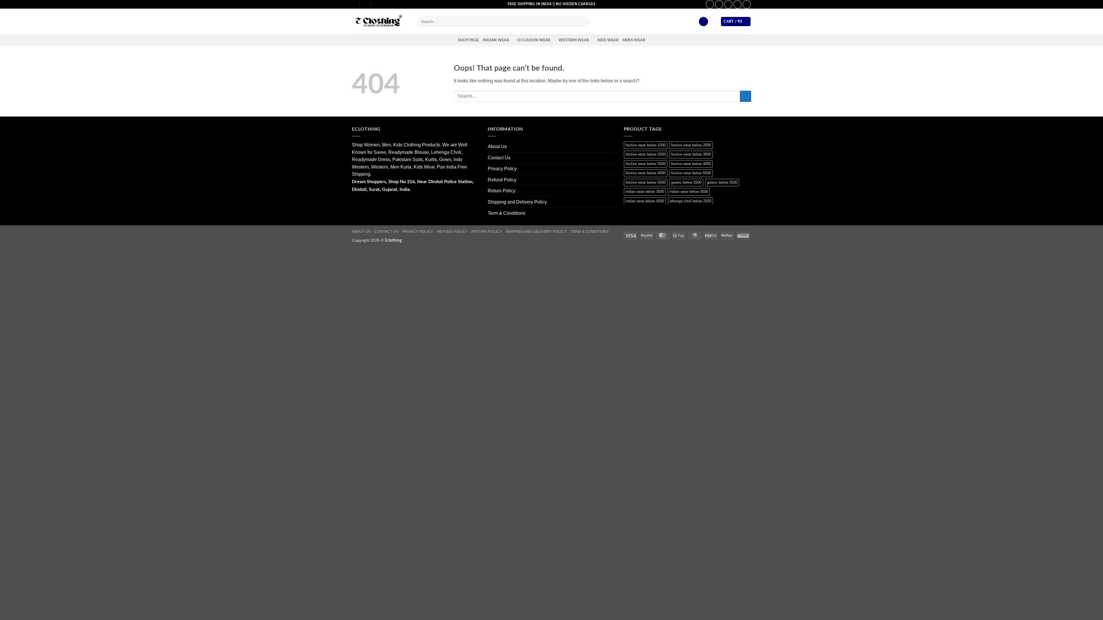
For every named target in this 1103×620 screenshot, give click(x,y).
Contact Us (499, 157)
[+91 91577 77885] (365, 4)
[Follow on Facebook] (710, 4)
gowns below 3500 (722, 182)
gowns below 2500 (686, 182)
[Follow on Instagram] (719, 4)
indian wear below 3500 (689, 191)
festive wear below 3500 (646, 164)
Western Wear (574, 40)
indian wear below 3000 (645, 191)
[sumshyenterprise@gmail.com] (354, 4)
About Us (497, 146)
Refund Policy (502, 179)
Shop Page (468, 40)
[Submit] (583, 21)
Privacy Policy (502, 168)
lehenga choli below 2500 (690, 201)
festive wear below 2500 (646, 154)
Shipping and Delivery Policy (517, 201)
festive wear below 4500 (646, 173)
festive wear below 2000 (691, 145)
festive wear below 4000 (691, 164)
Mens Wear (633, 40)
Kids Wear (607, 40)
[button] (703, 21)
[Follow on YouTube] (747, 4)
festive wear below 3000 (691, 154)
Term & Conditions (506, 213)
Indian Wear (496, 40)
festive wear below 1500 (646, 145)
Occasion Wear (533, 40)
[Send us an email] (728, 4)
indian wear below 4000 (645, 201)
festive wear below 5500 (646, 182)
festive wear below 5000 (691, 173)
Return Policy (501, 190)
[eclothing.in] (380, 21)
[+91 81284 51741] (377, 4)
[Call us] (737, 4)
